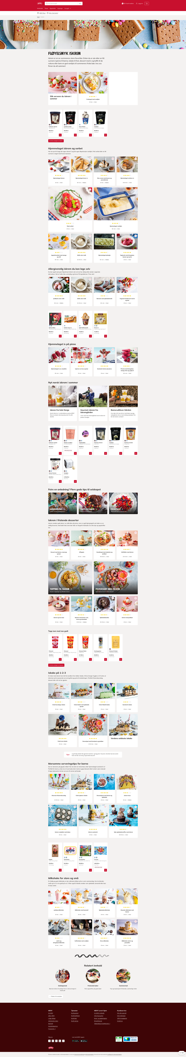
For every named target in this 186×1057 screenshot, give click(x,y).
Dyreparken (82, 859)
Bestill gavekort (74, 1013)
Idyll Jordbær (52, 327)
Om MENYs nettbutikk (99, 1013)
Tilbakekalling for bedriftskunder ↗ (102, 1023)
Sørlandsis (66, 859)
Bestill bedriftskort (75, 1015)
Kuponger (60, 8)
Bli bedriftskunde (98, 1021)
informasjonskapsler (90, 1054)
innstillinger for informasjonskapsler (114, 1054)
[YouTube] (56, 1041)
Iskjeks (50, 859)
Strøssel (51, 651)
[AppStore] (83, 1041)
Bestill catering (74, 1021)
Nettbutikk (40, 8)
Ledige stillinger (52, 1018)
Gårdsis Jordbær (68, 442)
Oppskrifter (53, 8)
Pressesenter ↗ (52, 1028)
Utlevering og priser (98, 1015)
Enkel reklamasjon (121, 1015)
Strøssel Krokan (113, 651)
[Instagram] (53, 1041)
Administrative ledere (53, 1021)
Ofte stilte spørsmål (121, 1013)
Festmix (96, 859)
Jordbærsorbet (67, 126)
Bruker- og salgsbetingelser (100, 1018)
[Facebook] (49, 1041)
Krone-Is (96, 327)
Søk (80, 3)
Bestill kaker (74, 1018)
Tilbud (46, 8)
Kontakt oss (120, 1021)
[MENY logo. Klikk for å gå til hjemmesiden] (39, 3)
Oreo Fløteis (82, 126)
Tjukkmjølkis (82, 442)
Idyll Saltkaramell (83, 327)
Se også (67, 8)
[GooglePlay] (75, 1041)
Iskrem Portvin (52, 473)
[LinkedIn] (60, 1041)
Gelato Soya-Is (68, 327)
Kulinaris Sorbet (53, 442)
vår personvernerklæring (79, 1054)
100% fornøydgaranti (122, 1018)
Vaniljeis (96, 126)
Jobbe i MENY (51, 1015)
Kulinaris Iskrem (53, 126)
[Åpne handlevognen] (147, 3)
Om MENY (50, 1013)
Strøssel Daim (82, 651)
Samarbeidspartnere (53, 1026)
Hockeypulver (97, 651)
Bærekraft (50, 1023)
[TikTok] (63, 1041)
